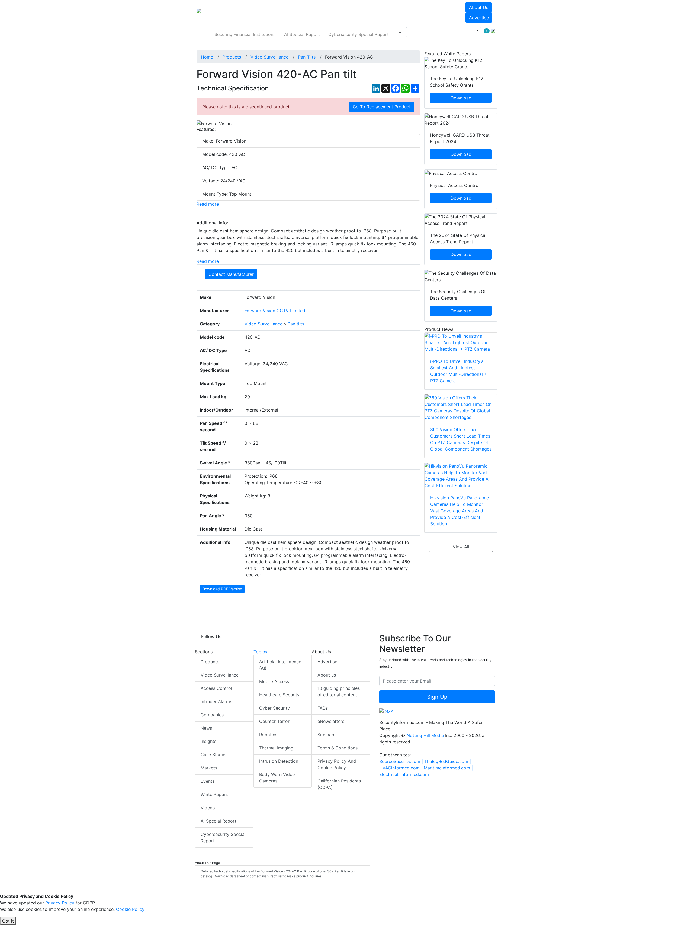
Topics (260, 651)
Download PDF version (222, 589)
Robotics (268, 734)
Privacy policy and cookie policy (336, 764)
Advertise (479, 17)
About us (478, 7)
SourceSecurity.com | (401, 761)
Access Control (216, 688)
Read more (208, 204)
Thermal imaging (276, 748)
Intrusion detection (278, 761)
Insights (208, 741)
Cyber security (274, 708)
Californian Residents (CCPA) (339, 784)
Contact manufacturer (231, 274)
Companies (212, 714)
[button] (272, 12)
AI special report (302, 34)
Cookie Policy (130, 909)
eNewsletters (330, 721)
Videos (208, 807)
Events (207, 781)
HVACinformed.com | (401, 768)
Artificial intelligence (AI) (280, 665)
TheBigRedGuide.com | (447, 761)
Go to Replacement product (382, 106)
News (206, 728)
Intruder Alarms (216, 701)
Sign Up (437, 697)
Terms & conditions (337, 748)
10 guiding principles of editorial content (338, 691)
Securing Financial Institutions (244, 34)
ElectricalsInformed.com (404, 774)
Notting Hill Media (425, 735)
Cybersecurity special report (358, 34)
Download (461, 98)
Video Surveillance (220, 675)
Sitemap (325, 734)
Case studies (214, 754)
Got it (8, 921)
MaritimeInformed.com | (448, 768)
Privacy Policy (59, 902)
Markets (209, 768)
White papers (214, 794)
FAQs (322, 708)
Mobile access (274, 681)
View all (461, 546)
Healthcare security (279, 694)
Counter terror (274, 721)
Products (210, 661)
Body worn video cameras (277, 778)
